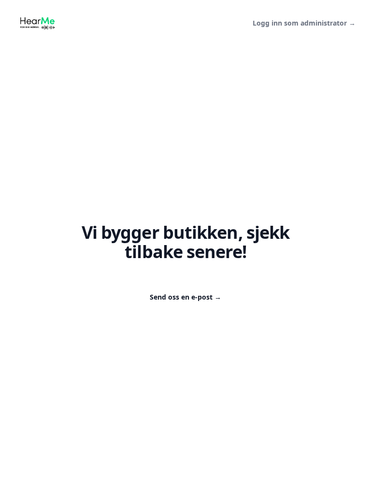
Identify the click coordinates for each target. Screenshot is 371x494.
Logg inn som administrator (304, 22)
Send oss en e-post (185, 297)
